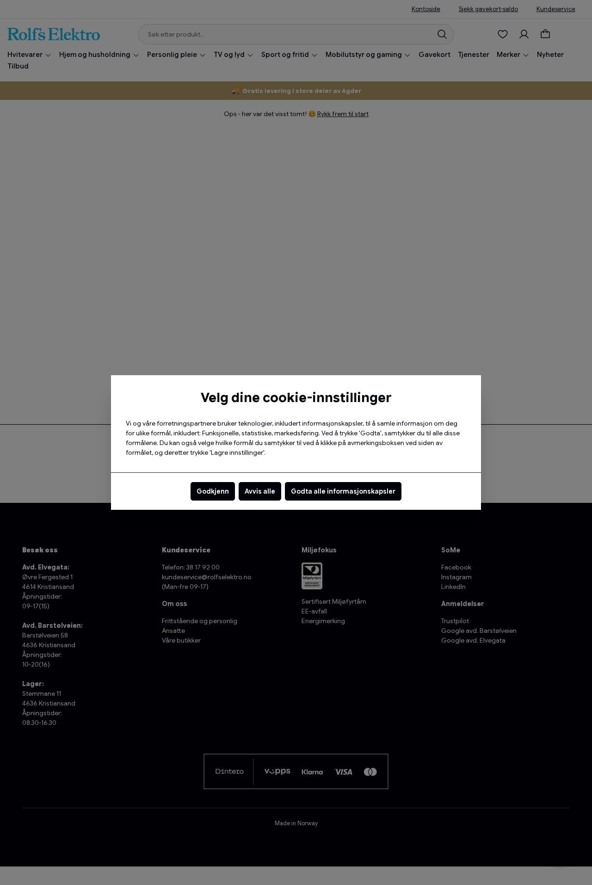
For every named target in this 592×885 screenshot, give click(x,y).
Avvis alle (260, 491)
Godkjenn (213, 491)
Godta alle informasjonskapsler (343, 491)
